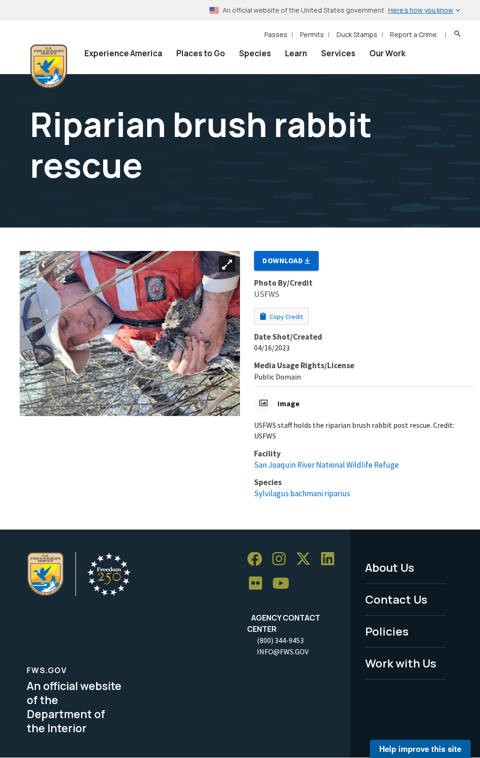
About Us (389, 567)
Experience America (123, 53)
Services (338, 53)
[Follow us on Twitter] (306, 559)
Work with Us (400, 663)
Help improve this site (420, 748)
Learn (296, 53)
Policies (387, 631)
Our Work (387, 53)
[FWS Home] (49, 66)
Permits (312, 34)
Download (283, 260)
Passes (275, 34)
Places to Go (200, 53)
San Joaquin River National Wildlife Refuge (326, 465)
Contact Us (396, 599)
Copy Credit (285, 316)
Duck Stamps (357, 34)
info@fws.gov (282, 651)
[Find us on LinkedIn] (331, 559)
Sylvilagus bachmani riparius (302, 493)
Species (255, 53)
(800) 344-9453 (280, 640)
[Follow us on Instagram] (282, 559)
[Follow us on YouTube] (284, 583)
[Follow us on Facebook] (258, 559)
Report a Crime (413, 34)
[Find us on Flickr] (259, 583)
